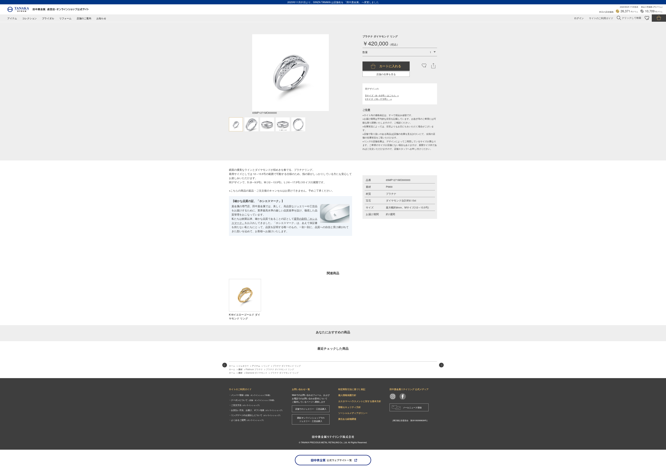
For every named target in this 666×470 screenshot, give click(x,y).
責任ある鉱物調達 (347, 418)
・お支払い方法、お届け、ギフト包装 (256, 410)
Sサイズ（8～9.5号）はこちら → (382, 95)
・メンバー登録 (250, 394)
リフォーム (65, 18)
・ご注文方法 (245, 404)
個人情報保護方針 (347, 395)
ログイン (579, 18)
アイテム (12, 18)
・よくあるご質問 (247, 419)
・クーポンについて (252, 399)
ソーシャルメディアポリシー (353, 413)
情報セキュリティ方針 (349, 407)
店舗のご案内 (84, 18)
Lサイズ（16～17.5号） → (378, 99)
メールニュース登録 (412, 407)
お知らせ (101, 18)
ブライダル (48, 18)
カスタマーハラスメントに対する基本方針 (359, 401)
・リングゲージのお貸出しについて (255, 415)
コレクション (29, 18)
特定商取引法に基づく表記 (351, 389)
